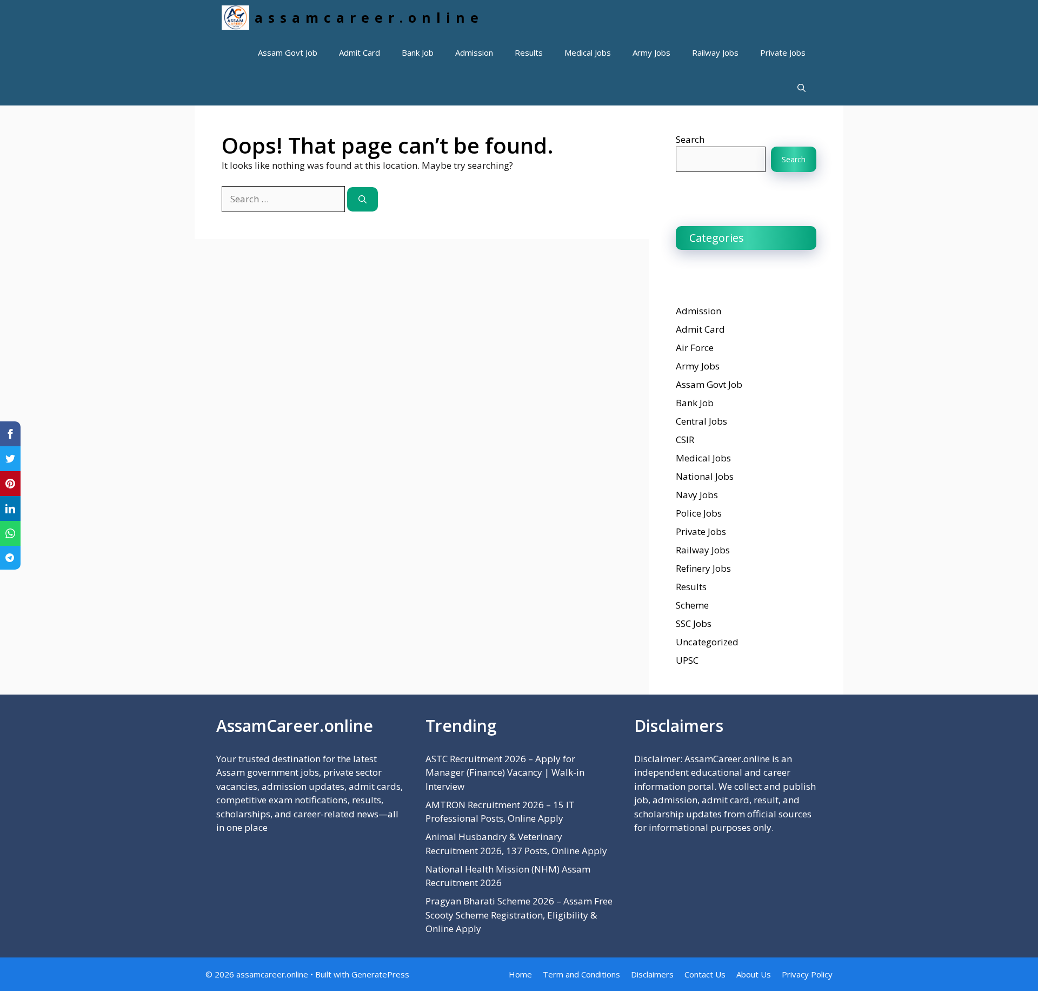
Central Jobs (701, 421)
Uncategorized (707, 642)
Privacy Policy (807, 974)
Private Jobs (783, 52)
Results (529, 52)
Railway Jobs (715, 52)
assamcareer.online (369, 17)
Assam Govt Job (287, 52)
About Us (753, 974)
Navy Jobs (697, 494)
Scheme (692, 605)
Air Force (695, 347)
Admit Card (359, 52)
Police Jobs (699, 513)
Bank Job (418, 52)
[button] (801, 87)
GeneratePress (380, 974)
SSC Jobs (693, 623)
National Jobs (705, 476)
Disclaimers (652, 974)
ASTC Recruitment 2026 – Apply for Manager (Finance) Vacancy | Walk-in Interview (504, 772)
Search (690, 139)
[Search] (362, 199)
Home (520, 974)
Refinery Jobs (703, 568)
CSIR (685, 439)
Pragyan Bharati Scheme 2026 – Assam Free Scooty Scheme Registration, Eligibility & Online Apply (519, 915)
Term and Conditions (581, 974)
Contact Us (705, 974)
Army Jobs (651, 52)
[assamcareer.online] (235, 17)
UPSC (687, 660)
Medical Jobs (587, 52)
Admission (474, 52)
